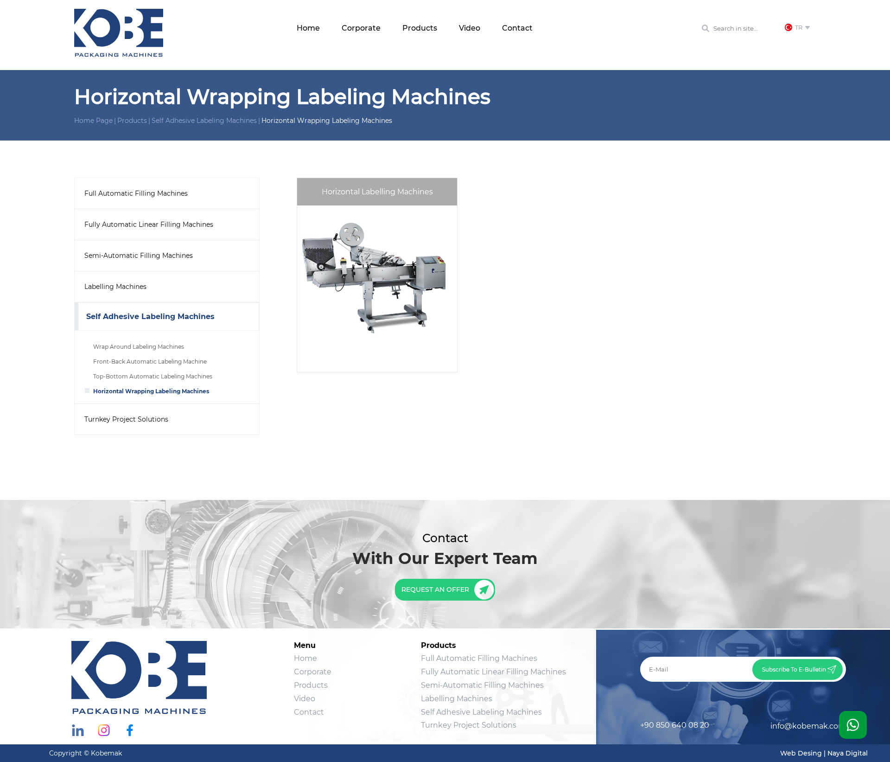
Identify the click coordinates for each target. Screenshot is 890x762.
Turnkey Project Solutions (126, 419)
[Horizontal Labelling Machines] (377, 369)
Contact (517, 28)
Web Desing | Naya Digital (824, 753)
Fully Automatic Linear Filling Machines (148, 224)
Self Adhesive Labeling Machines (204, 120)
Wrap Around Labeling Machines (138, 346)
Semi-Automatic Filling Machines (138, 255)
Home (308, 28)
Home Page (93, 120)
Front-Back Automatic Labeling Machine (150, 361)
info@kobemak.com (808, 726)
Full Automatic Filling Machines (136, 193)
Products (419, 28)
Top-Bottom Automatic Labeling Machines (152, 376)
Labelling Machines (115, 286)
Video (469, 28)
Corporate (361, 28)
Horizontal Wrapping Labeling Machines (326, 120)
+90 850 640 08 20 (674, 725)
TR (801, 27)
